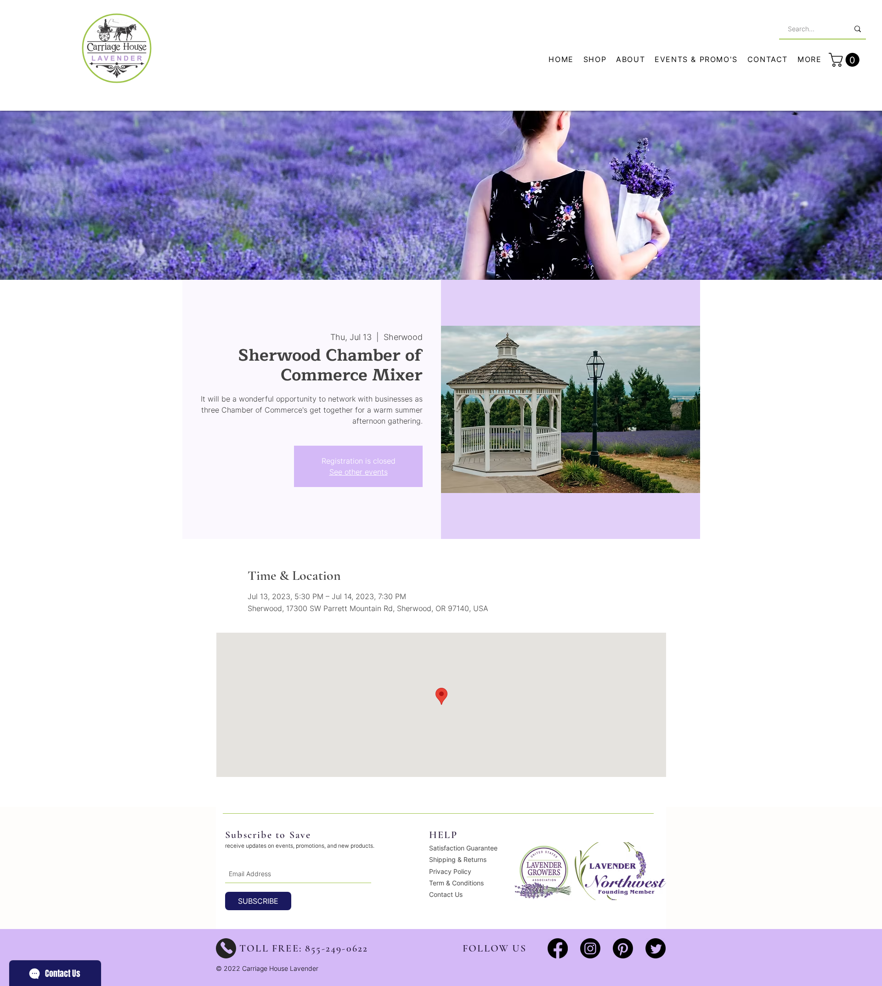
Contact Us (446, 894)
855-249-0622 (336, 948)
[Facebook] (558, 948)
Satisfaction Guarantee (463, 848)
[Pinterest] (623, 948)
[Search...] (857, 29)
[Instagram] (590, 948)
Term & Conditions (456, 883)
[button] (809, 59)
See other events (358, 471)
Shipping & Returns (457, 859)
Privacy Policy (450, 871)
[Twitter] (655, 948)
